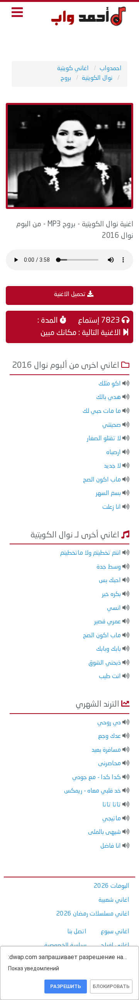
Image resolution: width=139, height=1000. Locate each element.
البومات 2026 (111, 886)
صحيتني (111, 425)
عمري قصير (107, 622)
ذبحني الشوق (104, 663)
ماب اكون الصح (102, 480)
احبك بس (110, 580)
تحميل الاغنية (70, 294)
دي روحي (109, 723)
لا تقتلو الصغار (104, 439)
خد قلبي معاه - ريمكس (92, 791)
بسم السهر (108, 493)
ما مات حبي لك (102, 411)
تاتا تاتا (111, 805)
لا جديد (112, 466)
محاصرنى (109, 764)
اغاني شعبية (113, 900)
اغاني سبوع (115, 932)
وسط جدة (109, 567)
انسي (114, 608)
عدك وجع (109, 736)
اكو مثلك (109, 384)
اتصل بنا (76, 932)
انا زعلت (111, 507)
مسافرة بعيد (106, 750)
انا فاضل (110, 846)
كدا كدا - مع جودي (96, 777)
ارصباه (113, 452)
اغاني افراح (115, 946)
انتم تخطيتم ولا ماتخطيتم (90, 553)
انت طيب (110, 676)
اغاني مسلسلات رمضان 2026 (92, 914)
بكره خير (111, 594)
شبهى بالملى (104, 832)
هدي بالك (108, 397)
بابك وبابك (108, 649)
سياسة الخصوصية (65, 946)
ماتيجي (111, 819)
